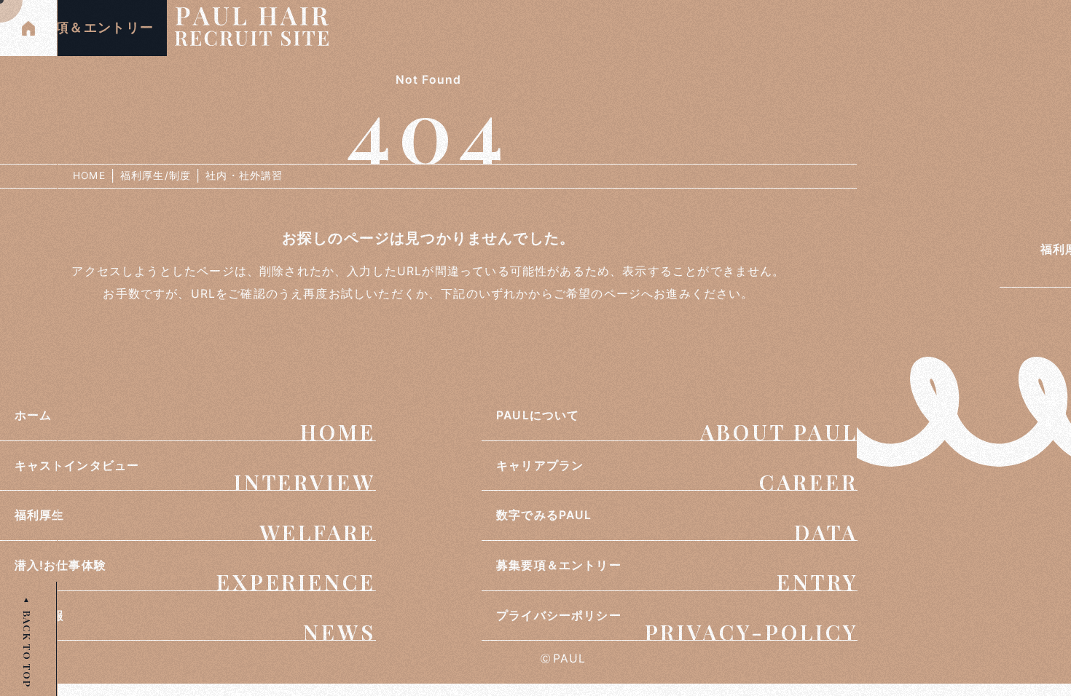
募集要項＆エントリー (83, 28)
